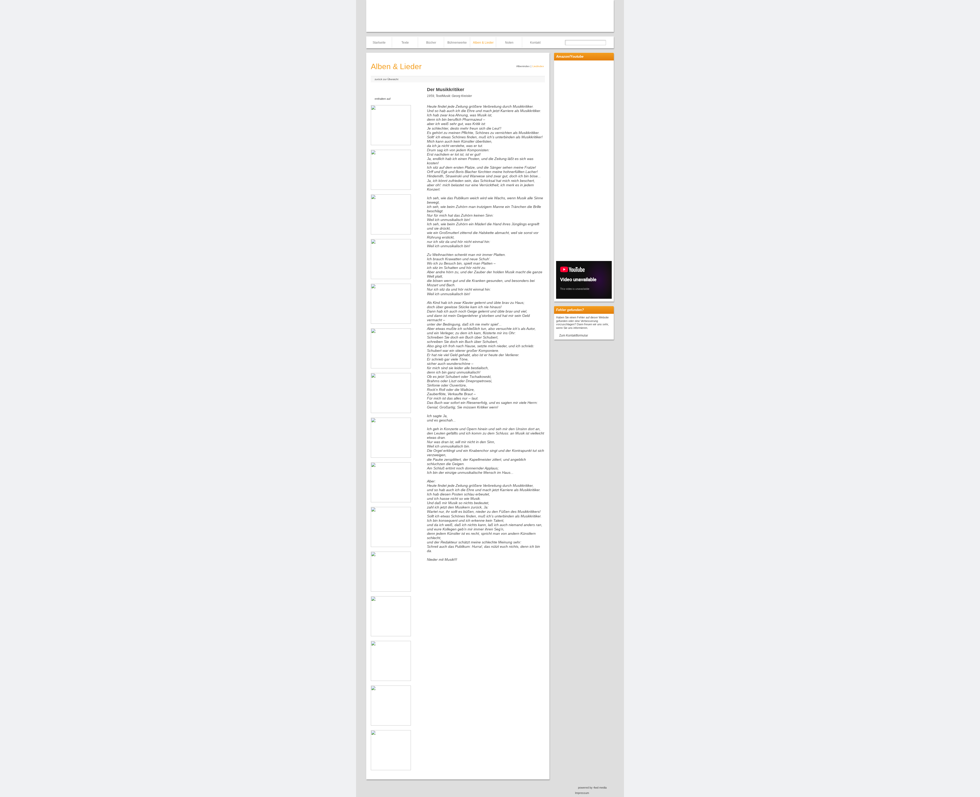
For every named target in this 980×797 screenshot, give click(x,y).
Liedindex (538, 66)
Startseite (379, 42)
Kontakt (535, 42)
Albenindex (523, 66)
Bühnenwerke (457, 42)
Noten (509, 42)
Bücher (431, 42)
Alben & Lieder (483, 42)
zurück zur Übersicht (386, 79)
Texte (405, 42)
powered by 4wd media (592, 787)
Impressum (582, 792)
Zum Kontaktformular (573, 335)
